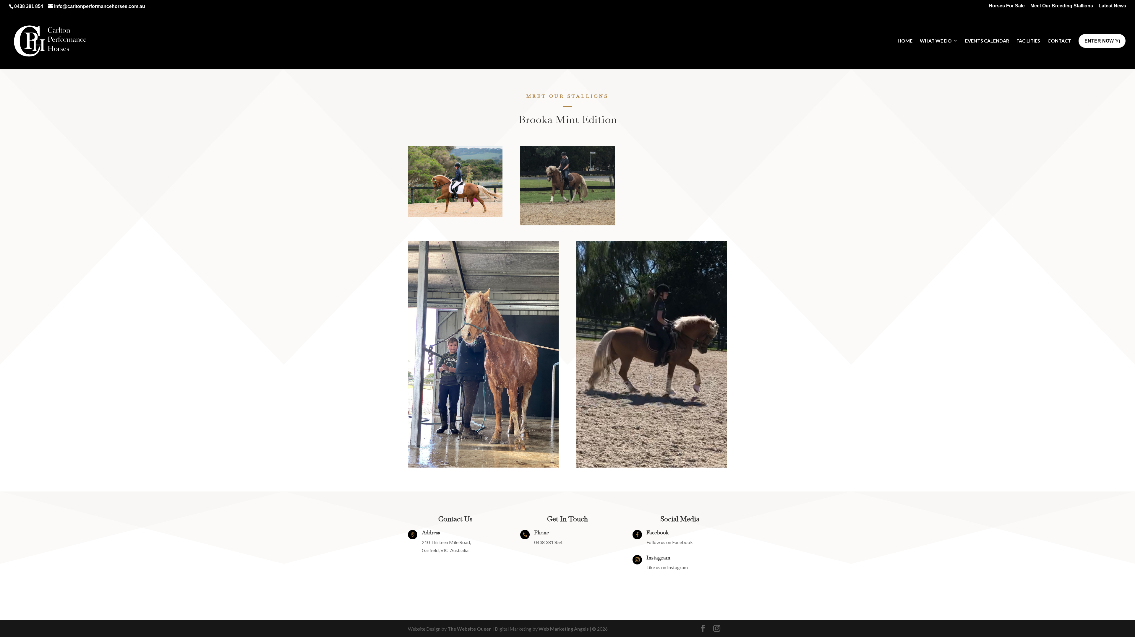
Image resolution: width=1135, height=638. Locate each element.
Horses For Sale (1007, 6)
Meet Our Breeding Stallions (1061, 6)
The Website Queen (469, 629)
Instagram (658, 557)
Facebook (657, 532)
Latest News (1112, 6)
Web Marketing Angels (564, 629)
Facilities (1028, 40)
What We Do (936, 40)
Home (905, 40)
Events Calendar (987, 40)
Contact (1059, 40)
